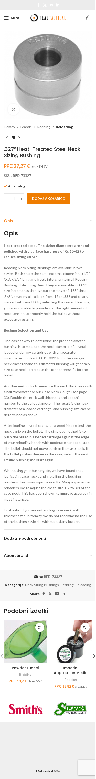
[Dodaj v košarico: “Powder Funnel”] (39, 627)
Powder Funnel (25, 667)
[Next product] (19, 138)
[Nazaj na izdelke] (13, 138)
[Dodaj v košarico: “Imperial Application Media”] (85, 627)
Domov (9, 127)
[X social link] (44, 5)
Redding (43, 127)
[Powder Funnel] (25, 641)
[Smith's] (26, 709)
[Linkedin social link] (58, 5)
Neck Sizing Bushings (42, 585)
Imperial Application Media (71, 670)
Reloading (64, 127)
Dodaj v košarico (48, 199)
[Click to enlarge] (13, 109)
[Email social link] (51, 5)
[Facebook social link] (38, 5)
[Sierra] (70, 709)
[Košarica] (89, 18)
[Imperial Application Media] (70, 641)
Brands (26, 127)
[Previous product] (7, 138)
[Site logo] (48, 17)
